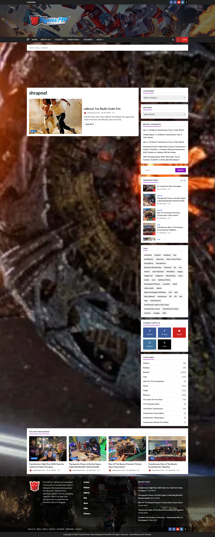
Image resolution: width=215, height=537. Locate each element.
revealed (166, 284)
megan (180, 272)
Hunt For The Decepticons (153, 381)
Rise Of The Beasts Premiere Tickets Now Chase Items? (149, 191)
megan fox (148, 276)
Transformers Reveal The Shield (155, 422)
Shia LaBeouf (149, 296)
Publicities (73, 40)
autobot (157, 255)
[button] (28, 40)
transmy (147, 313)
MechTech (170, 272)
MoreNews (134, 534)
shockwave (162, 296)
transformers (155, 301)
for (175, 267)
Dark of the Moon (174, 259)
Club (158, 201)
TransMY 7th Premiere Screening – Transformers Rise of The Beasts (149, 220)
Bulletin (160, 186)
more (180, 276)
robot (175, 284)
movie (146, 280)
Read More (90, 124)
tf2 (170, 296)
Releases (146, 395)
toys (146, 301)
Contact (78, 529)
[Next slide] (184, 180)
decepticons (161, 263)
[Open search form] (173, 40)
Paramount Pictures (152, 284)
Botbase (146, 368)
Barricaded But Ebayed (170, 160)
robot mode (149, 288)
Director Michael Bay (152, 267)
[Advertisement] (107, 68)
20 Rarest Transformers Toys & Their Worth (166, 130)
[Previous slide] (181, 180)
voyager (156, 313)
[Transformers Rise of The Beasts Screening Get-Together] (167, 448)
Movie (33, 131)
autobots (167, 255)
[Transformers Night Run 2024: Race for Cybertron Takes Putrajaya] (48, 448)
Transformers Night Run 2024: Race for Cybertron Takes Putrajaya (149, 234)
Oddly (145, 390)
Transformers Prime (170, 309)
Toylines (87, 40)
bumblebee (148, 259)
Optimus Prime (164, 280)
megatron (159, 276)
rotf (170, 292)
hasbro (147, 272)
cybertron (160, 259)
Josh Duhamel (158, 272)
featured (167, 267)
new (153, 280)
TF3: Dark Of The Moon (152, 400)
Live (184, 40)
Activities (60, 529)
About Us (45, 40)
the (180, 296)
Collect (59, 40)
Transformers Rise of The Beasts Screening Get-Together (149, 205)
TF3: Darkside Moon (151, 404)
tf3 (175, 296)
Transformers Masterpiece (153, 418)
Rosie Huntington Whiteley (155, 292)
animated (148, 255)
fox (180, 267)
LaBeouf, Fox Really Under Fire (55, 116)
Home (34, 40)
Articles (146, 363)
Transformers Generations (153, 413)
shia (175, 292)
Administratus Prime (93, 113)
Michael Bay (171, 276)
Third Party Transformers (153, 409)
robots (158, 288)
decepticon (148, 263)
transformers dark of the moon (156, 305)
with (164, 313)
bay (174, 255)
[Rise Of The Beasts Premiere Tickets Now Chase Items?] (127, 448)
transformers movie (152, 309)
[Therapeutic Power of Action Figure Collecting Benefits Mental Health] (87, 448)
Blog (99, 40)
